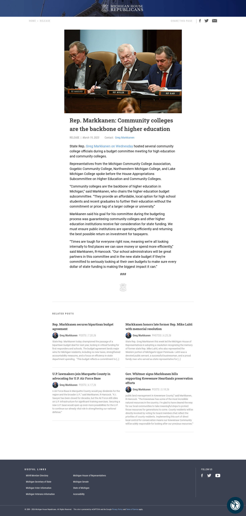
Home (32, 20)
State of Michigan (81, 488)
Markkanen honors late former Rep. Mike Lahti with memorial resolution (159, 326)
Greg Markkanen (124, 137)
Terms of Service (132, 509)
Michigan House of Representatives (89, 475)
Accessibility (79, 494)
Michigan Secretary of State (38, 481)
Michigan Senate (81, 481)
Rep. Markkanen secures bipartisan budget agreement (82, 326)
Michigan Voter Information (38, 488)
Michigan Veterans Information (40, 494)
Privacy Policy (117, 509)
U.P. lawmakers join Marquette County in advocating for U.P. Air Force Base (81, 376)
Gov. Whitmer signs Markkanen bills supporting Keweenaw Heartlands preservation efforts (159, 378)
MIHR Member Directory (37, 475)
